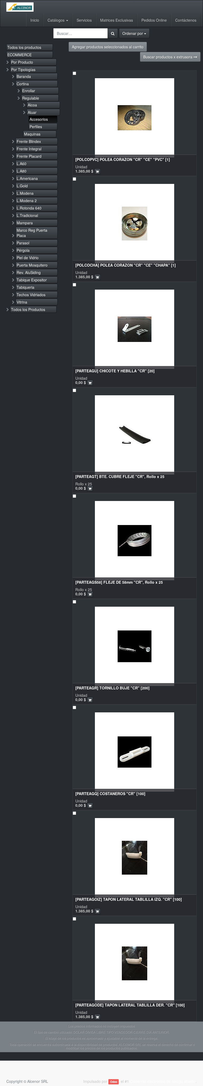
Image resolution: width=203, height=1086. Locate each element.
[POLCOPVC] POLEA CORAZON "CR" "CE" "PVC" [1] (122, 159)
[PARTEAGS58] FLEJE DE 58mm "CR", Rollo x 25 (119, 582)
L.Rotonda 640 (29, 208)
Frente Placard (29, 156)
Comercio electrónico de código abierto (163, 1081)
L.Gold (22, 185)
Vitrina (22, 302)
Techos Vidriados (31, 294)
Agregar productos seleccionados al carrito (108, 46)
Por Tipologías (23, 69)
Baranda (24, 76)
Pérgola (23, 250)
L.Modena (25, 193)
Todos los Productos (28, 309)
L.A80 (21, 171)
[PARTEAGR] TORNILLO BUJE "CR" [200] (112, 687)
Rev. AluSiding (29, 272)
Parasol (23, 242)
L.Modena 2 (27, 200)
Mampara (25, 222)
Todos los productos (24, 47)
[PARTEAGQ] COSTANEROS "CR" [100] (110, 793)
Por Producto (22, 62)
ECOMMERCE (19, 54)
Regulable (30, 98)
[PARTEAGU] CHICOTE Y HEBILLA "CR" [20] (115, 370)
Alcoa (32, 105)
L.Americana (27, 178)
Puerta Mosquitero (32, 265)
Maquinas (32, 134)
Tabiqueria (25, 287)
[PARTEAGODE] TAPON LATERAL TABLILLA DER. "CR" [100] (130, 1005)
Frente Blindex (29, 141)
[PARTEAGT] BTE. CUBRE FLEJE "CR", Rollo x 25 (119, 476)
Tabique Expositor (32, 279)
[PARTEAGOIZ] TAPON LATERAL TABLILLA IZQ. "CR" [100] (128, 899)
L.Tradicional (27, 215)
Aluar (32, 112)
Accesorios (39, 119)
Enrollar (28, 90)
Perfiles (36, 126)
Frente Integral (29, 148)
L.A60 (21, 163)
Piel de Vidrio (28, 257)
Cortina (23, 83)
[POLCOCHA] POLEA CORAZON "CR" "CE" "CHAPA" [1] (125, 265)
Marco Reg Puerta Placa (32, 233)
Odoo (113, 1082)
